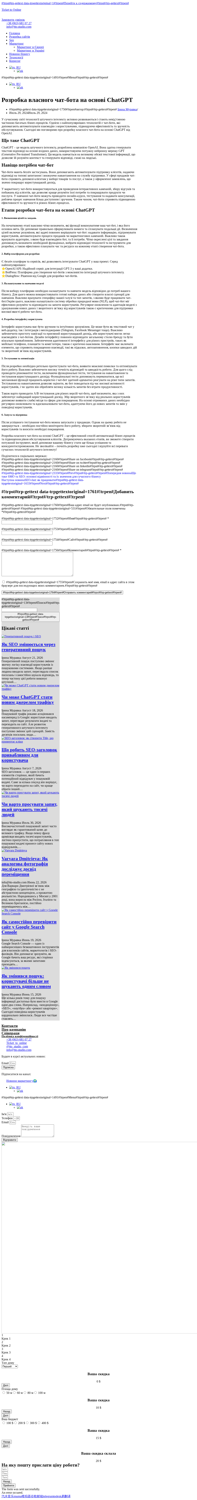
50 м (9, 1392)
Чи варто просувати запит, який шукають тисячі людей (29, 809)
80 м (30, 1392)
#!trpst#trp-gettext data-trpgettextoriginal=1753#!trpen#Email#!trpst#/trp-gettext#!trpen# (56, 529)
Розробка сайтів (19, 36)
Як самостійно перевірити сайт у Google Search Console (29, 927)
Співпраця (10, 1033)
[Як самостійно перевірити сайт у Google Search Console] (31, 913)
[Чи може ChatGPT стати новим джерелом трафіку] (31, 688)
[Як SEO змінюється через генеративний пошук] (21, 636)
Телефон (7, 1118)
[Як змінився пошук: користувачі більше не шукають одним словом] (16, 967)
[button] (13, 19)
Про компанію (14, 1029)
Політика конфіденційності (20, 1036)
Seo (11, 40)
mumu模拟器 (22, 1496)
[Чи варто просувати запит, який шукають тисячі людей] (31, 796)
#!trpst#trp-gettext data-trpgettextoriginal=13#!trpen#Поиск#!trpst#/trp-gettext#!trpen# (31, 603)
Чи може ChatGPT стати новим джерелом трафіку (28, 700)
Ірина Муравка (127, 109)
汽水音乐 (8, 1496)
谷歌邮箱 (37, 1496)
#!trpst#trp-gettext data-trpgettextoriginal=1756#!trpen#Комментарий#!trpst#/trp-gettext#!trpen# (61, 550)
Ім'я (4, 1114)
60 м (20, 1392)
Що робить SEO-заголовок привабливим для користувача (29, 755)
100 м (41, 1392)
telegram (48, 1496)
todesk (57, 1496)
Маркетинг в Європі (30, 47)
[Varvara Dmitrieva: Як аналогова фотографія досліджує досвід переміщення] (14, 850)
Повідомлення (11, 1136)
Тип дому (8, 1362)
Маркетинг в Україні (30, 50)
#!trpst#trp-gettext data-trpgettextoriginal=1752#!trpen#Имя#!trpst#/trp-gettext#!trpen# (55, 518)
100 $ (9, 1423)
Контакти (10, 1026)
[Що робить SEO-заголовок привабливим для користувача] (31, 741)
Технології (16, 57)
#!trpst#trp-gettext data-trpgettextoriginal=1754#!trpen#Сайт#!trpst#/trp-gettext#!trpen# (55, 539)
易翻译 (66, 1496)
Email (5, 1063)
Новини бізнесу (19, 54)
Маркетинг (16, 43)
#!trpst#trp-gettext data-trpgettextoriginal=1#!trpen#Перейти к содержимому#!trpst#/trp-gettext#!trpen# (65, 3)
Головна (14, 33)
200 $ (21, 1423)
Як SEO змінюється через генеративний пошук (28, 647)
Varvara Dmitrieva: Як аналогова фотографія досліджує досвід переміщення (25, 866)
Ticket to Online (11, 9)
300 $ (33, 1423)
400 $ (45, 1423)
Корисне (14, 61)
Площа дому (10, 1389)
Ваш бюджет (10, 1419)
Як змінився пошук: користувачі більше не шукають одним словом (26, 981)
